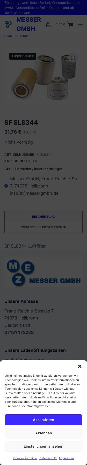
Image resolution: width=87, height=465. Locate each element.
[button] (79, 366)
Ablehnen (43, 433)
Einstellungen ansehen (43, 446)
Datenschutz (48, 458)
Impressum (66, 458)
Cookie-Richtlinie (25, 458)
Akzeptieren (43, 419)
